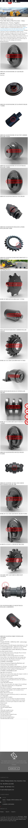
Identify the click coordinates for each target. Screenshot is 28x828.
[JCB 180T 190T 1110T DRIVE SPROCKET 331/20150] (14, 560)
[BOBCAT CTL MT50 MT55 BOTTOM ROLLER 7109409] (14, 406)
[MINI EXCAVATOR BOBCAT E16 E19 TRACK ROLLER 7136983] (14, 150)
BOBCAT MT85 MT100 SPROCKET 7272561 (12, 299)
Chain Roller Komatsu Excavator (6, 711)
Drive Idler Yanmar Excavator (16, 28)
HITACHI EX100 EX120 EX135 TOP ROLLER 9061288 (12, 391)
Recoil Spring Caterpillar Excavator (19, 819)
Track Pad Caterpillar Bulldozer (6, 707)
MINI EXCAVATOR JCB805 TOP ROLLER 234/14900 (11, 636)
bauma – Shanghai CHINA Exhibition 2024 (12, 799)
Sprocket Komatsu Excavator (18, 30)
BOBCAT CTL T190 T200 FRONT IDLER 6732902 (13, 513)
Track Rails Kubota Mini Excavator (6, 718)
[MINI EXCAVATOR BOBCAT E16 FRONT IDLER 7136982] (14, 89)
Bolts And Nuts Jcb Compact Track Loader (8, 820)
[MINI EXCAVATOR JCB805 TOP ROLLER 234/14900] (14, 621)
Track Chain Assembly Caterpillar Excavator (8, 714)
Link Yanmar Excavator (4, 706)
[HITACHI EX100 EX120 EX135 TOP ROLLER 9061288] (14, 376)
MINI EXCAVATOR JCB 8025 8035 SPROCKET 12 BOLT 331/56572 (13, 258)
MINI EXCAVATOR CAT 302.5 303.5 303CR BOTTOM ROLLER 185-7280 (12, 483)
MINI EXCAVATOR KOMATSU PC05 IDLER (12, 196)
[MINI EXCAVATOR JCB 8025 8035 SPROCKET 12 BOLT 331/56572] (14, 242)
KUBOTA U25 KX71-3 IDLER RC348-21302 (12, 544)
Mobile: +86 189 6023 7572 (7, 786)
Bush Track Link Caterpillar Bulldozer (7, 717)
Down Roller (10, 819)
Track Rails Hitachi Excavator (5, 715)
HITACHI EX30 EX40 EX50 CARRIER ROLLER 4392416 (13, 330)
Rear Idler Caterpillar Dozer (5, 712)
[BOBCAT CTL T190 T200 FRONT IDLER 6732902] (14, 498)
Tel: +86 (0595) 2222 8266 (7, 783)
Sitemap (25, 816)
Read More (2, 75)
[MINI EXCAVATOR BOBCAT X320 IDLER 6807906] (14, 55)
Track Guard (18, 817)
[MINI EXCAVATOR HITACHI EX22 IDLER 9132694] (14, 437)
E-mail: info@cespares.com (7, 789)
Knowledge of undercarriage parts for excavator (12, 655)
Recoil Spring (2, 704)
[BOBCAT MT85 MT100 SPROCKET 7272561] (14, 284)
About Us (7, 811)
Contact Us (13, 811)
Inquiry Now (13, 768)
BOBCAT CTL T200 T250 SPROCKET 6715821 (12, 360)
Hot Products (20, 816)
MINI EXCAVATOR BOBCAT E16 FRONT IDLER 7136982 (13, 105)
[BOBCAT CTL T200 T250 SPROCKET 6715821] (14, 345)
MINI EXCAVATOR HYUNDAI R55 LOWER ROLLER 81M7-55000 (12, 227)
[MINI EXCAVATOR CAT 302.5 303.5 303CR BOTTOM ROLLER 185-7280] (14, 468)
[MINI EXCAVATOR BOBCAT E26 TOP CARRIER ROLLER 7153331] (14, 120)
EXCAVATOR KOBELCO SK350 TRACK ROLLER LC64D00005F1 (11, 606)
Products (2, 811)
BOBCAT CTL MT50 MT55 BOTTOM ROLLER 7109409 (13, 422)
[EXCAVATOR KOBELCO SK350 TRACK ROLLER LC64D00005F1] (14, 590)
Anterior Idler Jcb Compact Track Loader (7, 817)
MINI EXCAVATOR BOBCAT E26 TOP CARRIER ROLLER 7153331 (13, 135)
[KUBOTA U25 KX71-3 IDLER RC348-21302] (14, 529)
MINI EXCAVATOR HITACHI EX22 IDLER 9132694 (12, 453)
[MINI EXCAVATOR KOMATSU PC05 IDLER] (14, 181)
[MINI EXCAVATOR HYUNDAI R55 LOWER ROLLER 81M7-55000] (14, 212)
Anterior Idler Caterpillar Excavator (6, 710)
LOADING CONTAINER (6, 661)
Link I (1, 708)
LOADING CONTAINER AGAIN (8, 670)
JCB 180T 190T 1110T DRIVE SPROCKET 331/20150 (11, 575)
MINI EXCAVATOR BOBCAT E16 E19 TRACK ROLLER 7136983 (13, 166)
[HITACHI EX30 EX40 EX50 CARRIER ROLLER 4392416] (14, 314)
